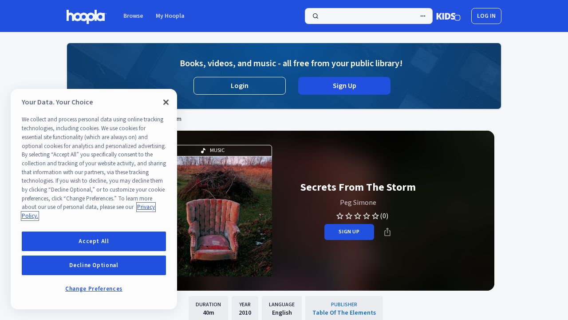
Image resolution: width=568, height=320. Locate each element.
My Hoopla (170, 16)
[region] (94, 199)
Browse (133, 16)
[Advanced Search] (423, 16)
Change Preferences (93, 289)
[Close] (166, 102)
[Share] (387, 232)
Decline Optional (93, 265)
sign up (349, 232)
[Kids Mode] (448, 16)
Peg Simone (358, 203)
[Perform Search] (369, 16)
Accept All (94, 241)
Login (239, 86)
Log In (486, 16)
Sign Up (344, 86)
